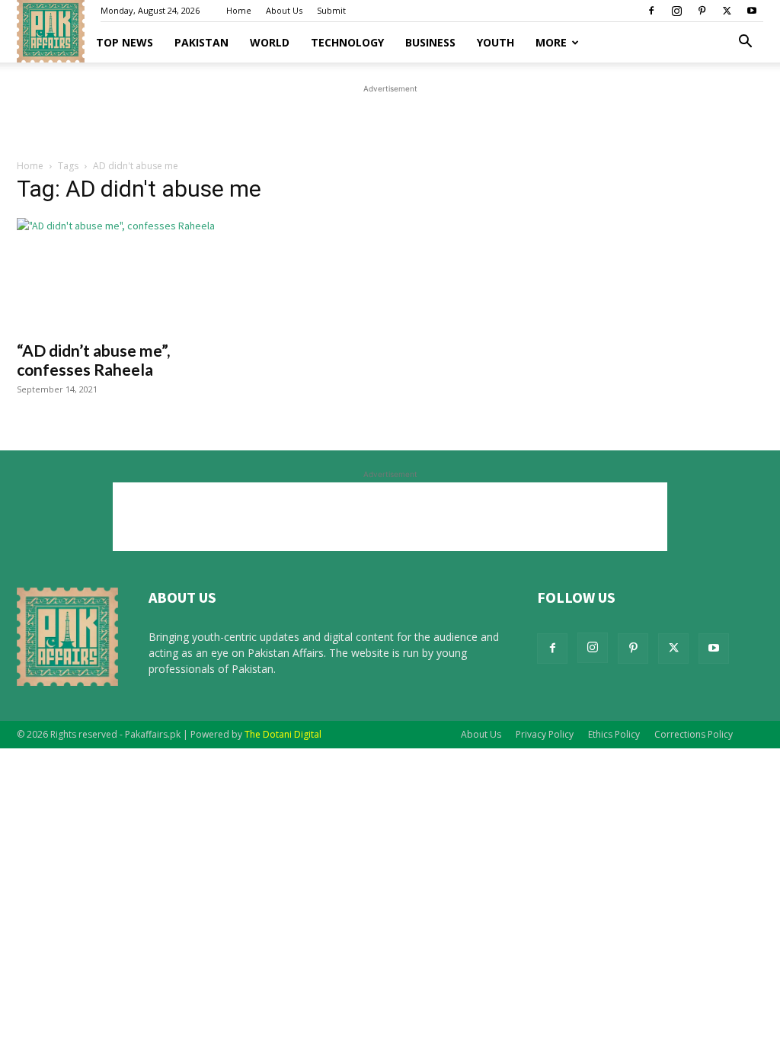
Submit (331, 10)
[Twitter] (726, 10)
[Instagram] (676, 10)
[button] (745, 43)
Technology (347, 42)
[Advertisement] (390, 120)
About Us (284, 10)
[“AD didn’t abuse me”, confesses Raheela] (131, 274)
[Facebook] (651, 10)
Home (238, 10)
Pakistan (201, 42)
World (269, 42)
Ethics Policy (614, 734)
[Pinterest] (701, 10)
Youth (495, 42)
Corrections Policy (693, 734)
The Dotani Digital (283, 734)
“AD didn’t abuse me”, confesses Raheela (93, 360)
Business (430, 42)
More (551, 42)
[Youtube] (751, 10)
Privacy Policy (545, 734)
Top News (124, 42)
